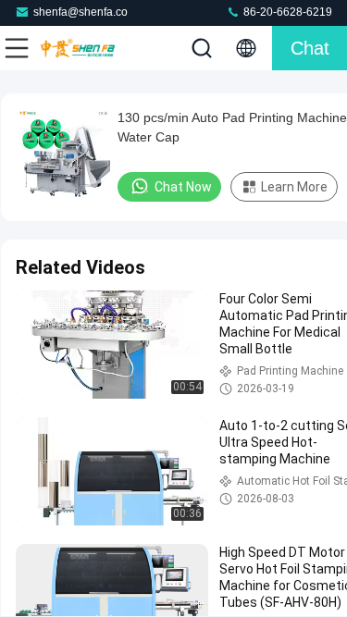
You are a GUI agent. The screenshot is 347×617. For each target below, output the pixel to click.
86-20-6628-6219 (286, 12)
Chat (310, 48)
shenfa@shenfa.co (80, 12)
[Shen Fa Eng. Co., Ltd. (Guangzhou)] (78, 48)
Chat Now (183, 186)
